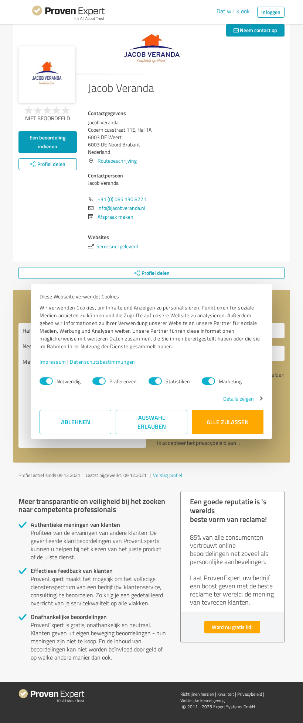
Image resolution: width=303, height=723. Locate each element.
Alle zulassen (228, 422)
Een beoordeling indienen (47, 142)
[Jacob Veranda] (47, 74)
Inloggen (270, 11)
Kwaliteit (225, 694)
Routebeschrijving (117, 160)
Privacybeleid (249, 694)
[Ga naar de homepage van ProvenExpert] (68, 14)
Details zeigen (238, 398)
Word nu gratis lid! (232, 626)
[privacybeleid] (238, 443)
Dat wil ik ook (233, 11)
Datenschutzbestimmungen (102, 361)
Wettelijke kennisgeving (202, 700)
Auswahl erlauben (151, 421)
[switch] (99, 381)
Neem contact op (258, 30)
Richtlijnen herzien (197, 694)
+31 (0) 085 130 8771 (122, 199)
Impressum (53, 361)
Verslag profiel (167, 475)
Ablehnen (75, 422)
